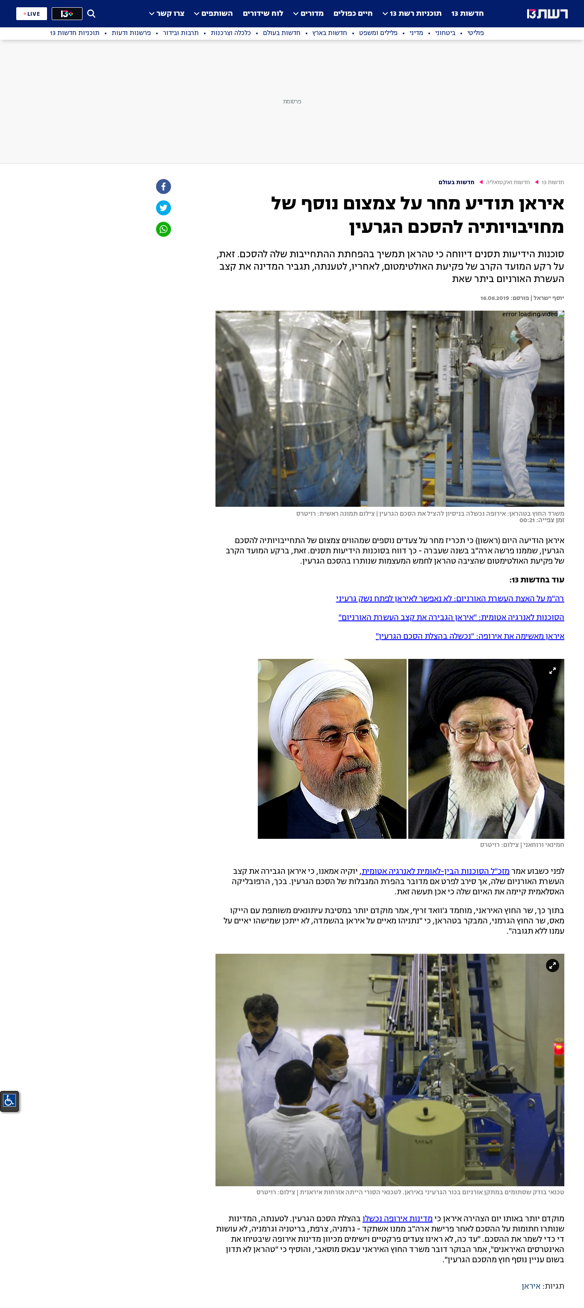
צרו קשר (170, 14)
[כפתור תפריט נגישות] (9, 1100)
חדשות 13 (467, 14)
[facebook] (163, 186)
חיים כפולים (353, 14)
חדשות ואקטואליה (508, 182)
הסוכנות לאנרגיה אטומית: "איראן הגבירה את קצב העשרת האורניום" (451, 618)
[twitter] (163, 207)
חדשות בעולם (457, 182)
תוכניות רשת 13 (416, 14)
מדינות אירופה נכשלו (398, 1219)
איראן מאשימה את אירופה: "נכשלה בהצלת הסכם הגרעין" (470, 637)
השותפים (217, 14)
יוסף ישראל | (546, 298)
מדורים (312, 14)
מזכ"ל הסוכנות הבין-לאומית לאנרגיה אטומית (436, 872)
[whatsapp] (163, 229)
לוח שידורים (263, 14)
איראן (531, 1287)
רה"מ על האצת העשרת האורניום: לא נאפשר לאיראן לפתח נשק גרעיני (450, 599)
